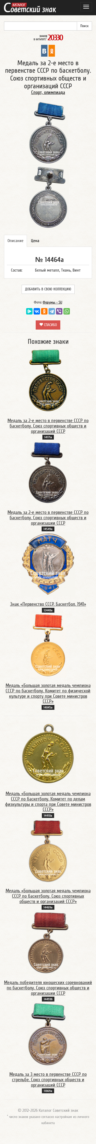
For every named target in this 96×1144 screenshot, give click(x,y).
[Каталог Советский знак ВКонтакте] (44, 50)
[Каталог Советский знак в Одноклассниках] (52, 50)
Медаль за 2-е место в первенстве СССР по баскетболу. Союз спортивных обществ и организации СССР (48, 518)
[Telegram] (52, 311)
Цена (35, 240)
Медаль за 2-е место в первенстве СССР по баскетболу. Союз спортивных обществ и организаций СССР (48, 426)
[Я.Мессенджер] (29, 311)
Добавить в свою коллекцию (48, 289)
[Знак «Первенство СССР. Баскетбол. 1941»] (48, 563)
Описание (15, 240)
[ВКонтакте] (37, 311)
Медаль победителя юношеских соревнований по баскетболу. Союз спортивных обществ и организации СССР (48, 988)
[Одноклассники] (44, 311)
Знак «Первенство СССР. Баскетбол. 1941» (48, 604)
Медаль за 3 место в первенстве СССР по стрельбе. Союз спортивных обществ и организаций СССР (48, 1080)
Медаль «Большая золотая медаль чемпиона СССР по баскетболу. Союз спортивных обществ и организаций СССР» (48, 896)
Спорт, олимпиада (48, 92)
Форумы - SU (52, 302)
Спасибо (50, 325)
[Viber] (59, 311)
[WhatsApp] (66, 311)
